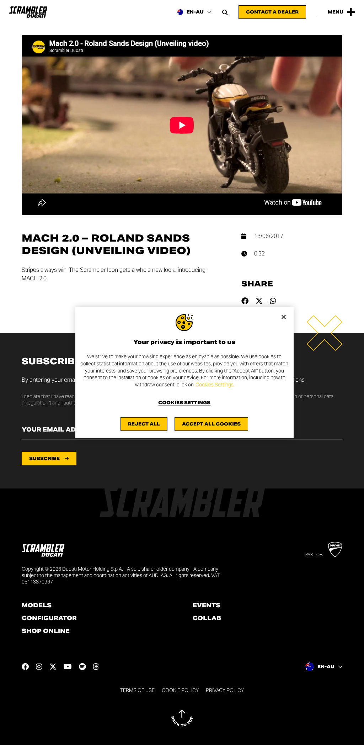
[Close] (283, 317)
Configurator (49, 618)
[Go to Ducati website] (335, 549)
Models (37, 605)
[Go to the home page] (28, 12)
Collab (207, 618)
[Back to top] (182, 717)
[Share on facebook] (244, 301)
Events (206, 605)
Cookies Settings (215, 384)
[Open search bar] (225, 12)
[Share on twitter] (259, 301)
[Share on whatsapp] (273, 301)
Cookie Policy (180, 690)
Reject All (144, 424)
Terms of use (137, 690)
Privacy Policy (225, 690)
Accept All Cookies (211, 424)
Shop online (46, 631)
